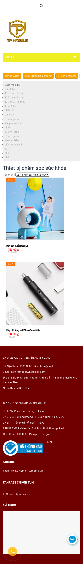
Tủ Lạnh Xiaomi (67, 75)
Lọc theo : (9, 174)
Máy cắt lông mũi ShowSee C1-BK (23, 330)
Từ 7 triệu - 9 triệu (14, 97)
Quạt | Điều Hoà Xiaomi (38, 75)
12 (6, 148)
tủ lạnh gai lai (12, 136)
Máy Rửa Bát (12, 75)
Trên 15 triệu (11, 106)
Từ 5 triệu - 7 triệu (14, 93)
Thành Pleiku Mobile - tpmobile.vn (23, 470)
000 (7, 157)
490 (7, 153)
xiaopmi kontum (13, 123)
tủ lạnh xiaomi (12, 131)
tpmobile (9, 114)
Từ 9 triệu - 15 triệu (15, 101)
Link (50, 441)
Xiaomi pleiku (12, 140)
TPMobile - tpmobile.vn (16, 494)
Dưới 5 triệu (11, 89)
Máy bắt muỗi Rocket (17, 245)
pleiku (8, 127)
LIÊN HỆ (9, 110)
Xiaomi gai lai (12, 118)
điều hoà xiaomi (13, 144)
